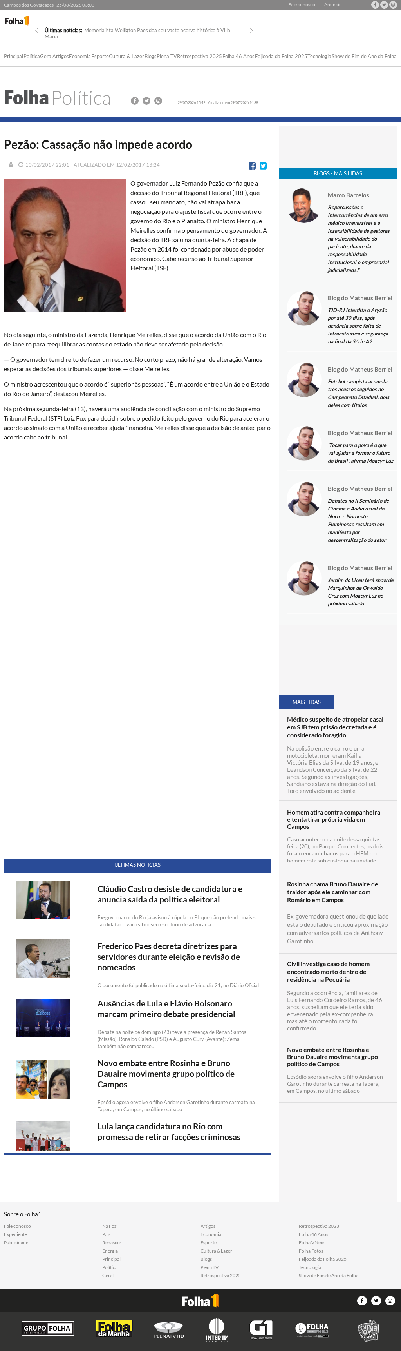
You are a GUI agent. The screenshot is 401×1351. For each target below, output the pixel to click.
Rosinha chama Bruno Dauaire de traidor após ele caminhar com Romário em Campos (332, 891)
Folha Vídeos (312, 1242)
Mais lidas (307, 702)
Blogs (151, 56)
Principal (13, 56)
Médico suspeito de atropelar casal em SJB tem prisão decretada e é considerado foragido (335, 726)
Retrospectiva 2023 (319, 1226)
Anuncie (332, 4)
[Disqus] (137, 552)
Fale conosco (301, 4)
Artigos (60, 56)
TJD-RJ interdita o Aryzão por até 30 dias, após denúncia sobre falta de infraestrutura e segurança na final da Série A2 (358, 326)
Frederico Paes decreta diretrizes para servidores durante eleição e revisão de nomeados (169, 956)
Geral (46, 56)
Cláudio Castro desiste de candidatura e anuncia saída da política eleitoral (170, 894)
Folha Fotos (311, 1251)
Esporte (100, 56)
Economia (80, 56)
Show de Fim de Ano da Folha (364, 56)
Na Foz (109, 1226)
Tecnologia (319, 56)
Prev (36, 30)
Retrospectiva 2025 (199, 56)
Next (251, 30)
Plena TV (167, 56)
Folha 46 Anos (238, 56)
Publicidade (16, 1242)
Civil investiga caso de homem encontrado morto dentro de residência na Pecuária (328, 971)
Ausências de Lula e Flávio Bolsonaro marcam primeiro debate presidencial (166, 1008)
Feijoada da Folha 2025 (281, 56)
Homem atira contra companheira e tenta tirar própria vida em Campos (333, 819)
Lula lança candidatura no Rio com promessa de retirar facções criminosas (169, 1131)
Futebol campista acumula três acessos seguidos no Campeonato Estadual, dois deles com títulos (358, 393)
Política (31, 56)
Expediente (15, 1234)
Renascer (111, 1242)
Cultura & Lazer (126, 56)
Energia (110, 1251)
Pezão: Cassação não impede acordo (98, 144)
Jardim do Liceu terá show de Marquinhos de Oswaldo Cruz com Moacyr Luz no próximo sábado (361, 592)
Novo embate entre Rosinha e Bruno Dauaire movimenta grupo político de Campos (166, 1073)
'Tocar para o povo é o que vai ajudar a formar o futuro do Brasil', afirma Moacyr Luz (360, 453)
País (106, 1234)
